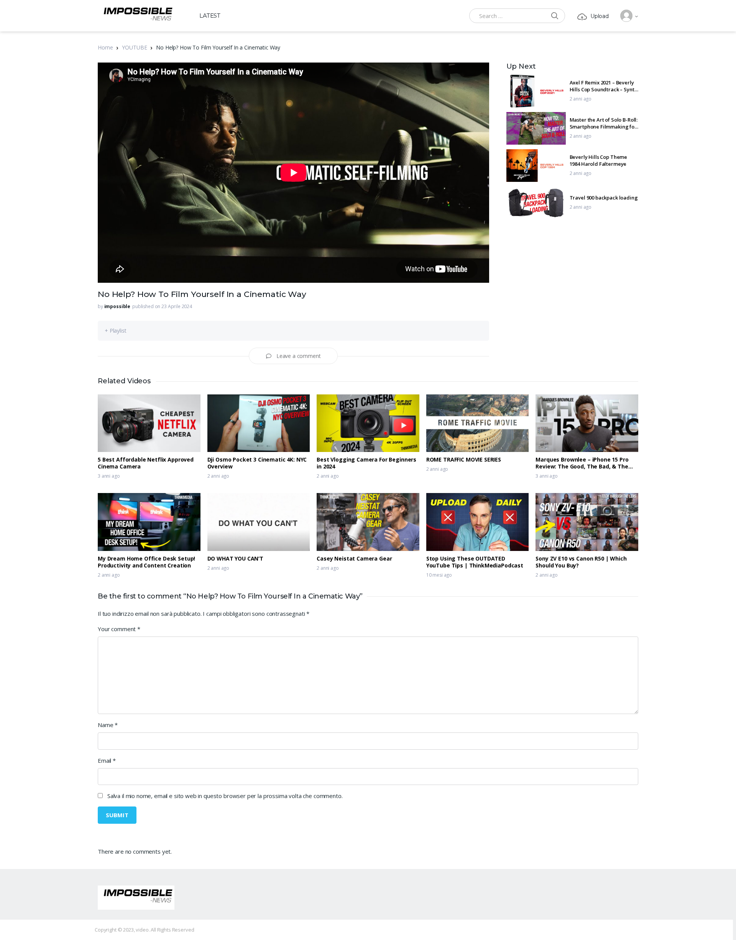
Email (107, 760)
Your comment (119, 629)
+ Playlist (116, 330)
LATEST (209, 15)
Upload (599, 16)
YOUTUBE (134, 47)
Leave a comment (298, 356)
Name (108, 725)
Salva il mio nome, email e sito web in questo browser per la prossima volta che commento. (225, 796)
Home (105, 47)
